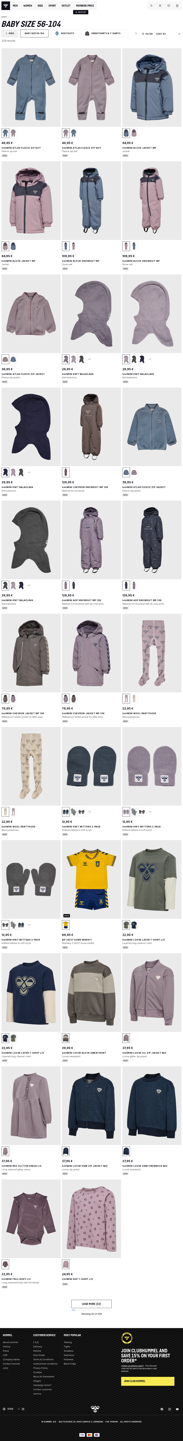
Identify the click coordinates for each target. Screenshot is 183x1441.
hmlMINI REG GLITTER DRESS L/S (21, 1166)
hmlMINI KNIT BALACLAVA (77, 374)
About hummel (10, 1342)
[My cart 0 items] (177, 5)
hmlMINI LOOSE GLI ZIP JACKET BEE (144, 1052)
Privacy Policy (40, 1368)
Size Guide (39, 1355)
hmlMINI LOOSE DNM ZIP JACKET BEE (85, 1166)
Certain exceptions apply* (132, 1366)
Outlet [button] (66, 5)
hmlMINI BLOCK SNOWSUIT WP (80, 261)
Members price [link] (85, 5)
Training (68, 1342)
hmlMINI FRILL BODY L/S (16, 1279)
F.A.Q (36, 1342)
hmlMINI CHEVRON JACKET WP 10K (23, 713)
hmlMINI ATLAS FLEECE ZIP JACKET (23, 374)
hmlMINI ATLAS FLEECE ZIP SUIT (21, 148)
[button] (151, 5)
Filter (149, 34)
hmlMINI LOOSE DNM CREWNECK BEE (144, 1166)
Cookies (37, 1372)
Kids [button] (40, 5)
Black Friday (70, 1363)
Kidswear (68, 1359)
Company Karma (11, 1359)
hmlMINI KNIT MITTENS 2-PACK (81, 826)
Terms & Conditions (43, 1359)
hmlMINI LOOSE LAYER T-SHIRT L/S (143, 939)
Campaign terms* (42, 1385)
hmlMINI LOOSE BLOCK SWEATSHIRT (84, 1052)
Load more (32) (91, 1303)
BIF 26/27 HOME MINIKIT (77, 939)
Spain (10, 1409)
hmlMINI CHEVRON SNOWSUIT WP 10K (85, 487)
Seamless (69, 1355)
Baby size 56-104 (36, 34)
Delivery (37, 1346)
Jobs (5, 1368)
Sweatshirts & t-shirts (105, 34)
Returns (37, 1351)
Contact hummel (11, 1363)
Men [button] (15, 5)
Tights (67, 1346)
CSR (5, 1355)
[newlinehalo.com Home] (5, 5)
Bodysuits (66, 34)
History (6, 1346)
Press (6, 1351)
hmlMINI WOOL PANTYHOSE (139, 713)
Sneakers (68, 1351)
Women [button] (27, 5)
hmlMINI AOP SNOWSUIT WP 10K (81, 600)
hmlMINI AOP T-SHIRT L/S (77, 1279)
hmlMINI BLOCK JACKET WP (139, 148)
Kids (12, 34)
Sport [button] (52, 5)
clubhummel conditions (45, 1363)
